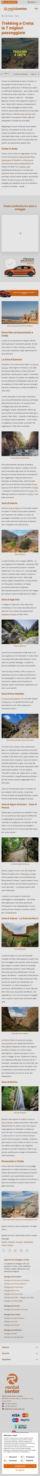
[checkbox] (6, 1457)
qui (29, 1452)
